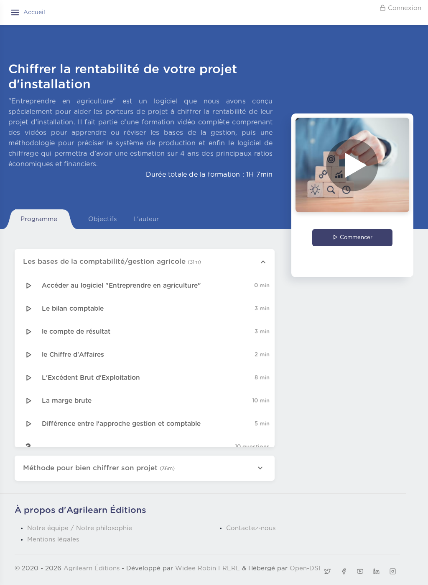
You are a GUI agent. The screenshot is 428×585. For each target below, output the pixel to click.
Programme (38, 219)
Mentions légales (53, 539)
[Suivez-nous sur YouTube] (360, 572)
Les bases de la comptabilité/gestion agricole (112, 261)
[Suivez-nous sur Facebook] (343, 572)
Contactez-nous (250, 528)
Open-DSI (305, 568)
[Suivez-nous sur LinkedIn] (376, 572)
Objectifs (102, 219)
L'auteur (146, 219)
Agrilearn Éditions (92, 568)
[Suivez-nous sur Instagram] (393, 572)
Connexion (403, 8)
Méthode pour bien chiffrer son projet (99, 468)
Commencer (355, 237)
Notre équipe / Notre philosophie (79, 528)
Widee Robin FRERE (207, 568)
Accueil (34, 12)
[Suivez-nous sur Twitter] (327, 572)
